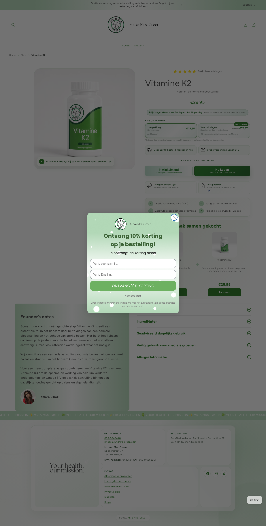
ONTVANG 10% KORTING (133, 285)
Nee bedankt (133, 296)
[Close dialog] (174, 217)
